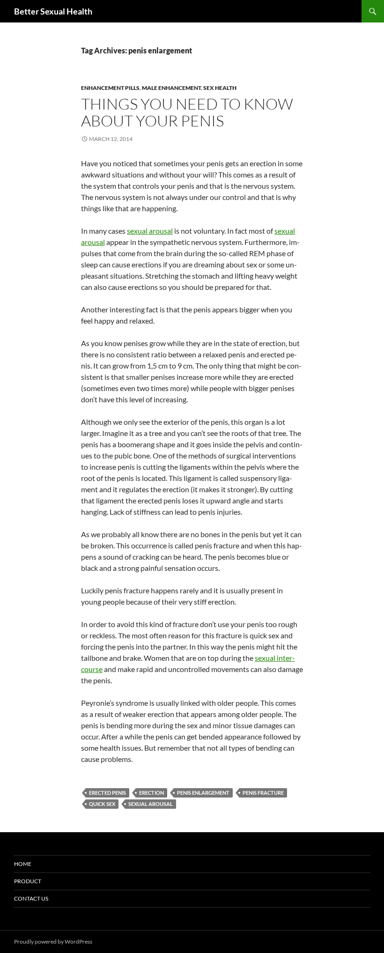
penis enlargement (203, 793)
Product (27, 881)
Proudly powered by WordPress (53, 941)
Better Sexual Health (53, 11)
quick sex (102, 804)
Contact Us (31, 898)
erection (151, 793)
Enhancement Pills (110, 87)
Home (22, 863)
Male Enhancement (171, 87)
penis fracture (263, 793)
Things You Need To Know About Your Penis (187, 112)
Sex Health (219, 87)
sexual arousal (150, 230)
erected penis (107, 793)
